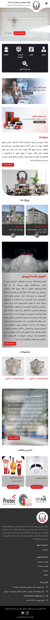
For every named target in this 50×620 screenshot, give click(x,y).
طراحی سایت (29, 617)
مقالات (46, 575)
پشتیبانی (45, 550)
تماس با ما (8, 33)
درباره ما (45, 571)
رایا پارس (19, 617)
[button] (5, 220)
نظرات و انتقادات (42, 566)
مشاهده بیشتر (19, 33)
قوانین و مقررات (42, 562)
